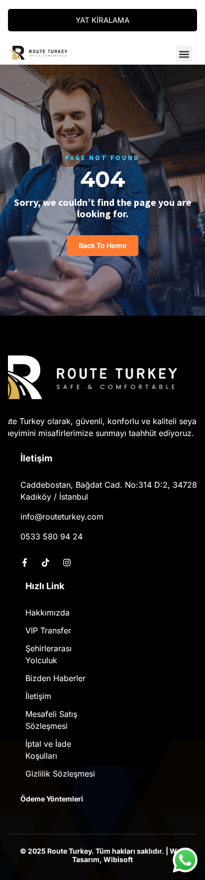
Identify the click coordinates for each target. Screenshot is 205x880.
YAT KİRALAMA (102, 20)
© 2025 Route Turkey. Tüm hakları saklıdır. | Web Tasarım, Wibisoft (102, 855)
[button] (184, 54)
